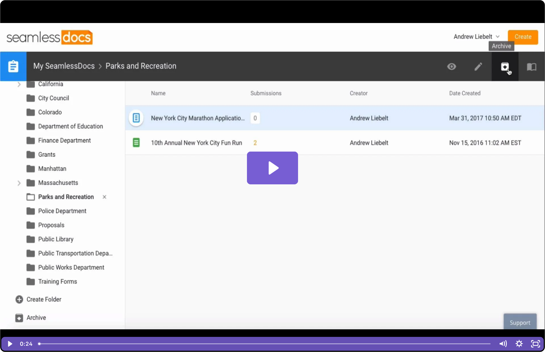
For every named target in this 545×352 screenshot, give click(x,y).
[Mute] (503, 344)
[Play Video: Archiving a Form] (272, 168)
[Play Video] (9, 344)
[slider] (264, 344)
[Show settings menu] (519, 344)
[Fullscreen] (535, 344)
